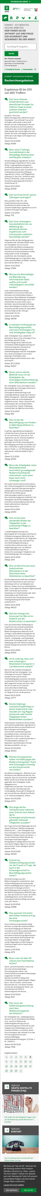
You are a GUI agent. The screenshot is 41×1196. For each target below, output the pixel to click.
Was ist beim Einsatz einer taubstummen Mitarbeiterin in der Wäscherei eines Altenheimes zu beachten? (22, 571)
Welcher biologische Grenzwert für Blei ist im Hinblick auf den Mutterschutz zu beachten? (22, 617)
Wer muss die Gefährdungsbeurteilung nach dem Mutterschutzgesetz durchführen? (21, 1008)
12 (6, 1066)
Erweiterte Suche (13, 69)
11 (30, 1061)
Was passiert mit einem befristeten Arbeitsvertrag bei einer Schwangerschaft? (22, 917)
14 (16, 1066)
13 (11, 1066)
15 (21, 1066)
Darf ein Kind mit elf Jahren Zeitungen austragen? (22, 196)
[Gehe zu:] (5, 18)
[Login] (36, 18)
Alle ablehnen (11, 1190)
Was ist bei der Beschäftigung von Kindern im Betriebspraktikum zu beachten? (22, 424)
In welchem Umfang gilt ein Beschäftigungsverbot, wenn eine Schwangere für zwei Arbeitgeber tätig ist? (22, 328)
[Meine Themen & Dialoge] (30, 18)
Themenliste (28, 69)
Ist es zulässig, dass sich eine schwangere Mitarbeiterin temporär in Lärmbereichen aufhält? (21, 662)
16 (26, 1066)
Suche (11, 54)
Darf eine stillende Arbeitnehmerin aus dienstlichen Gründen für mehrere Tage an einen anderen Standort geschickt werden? (21, 105)
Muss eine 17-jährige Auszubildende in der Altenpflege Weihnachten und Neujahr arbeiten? (21, 153)
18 (7, 1071)
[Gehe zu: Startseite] (16, 9)
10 (26, 1061)
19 (11, 1071)
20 (16, 1071)
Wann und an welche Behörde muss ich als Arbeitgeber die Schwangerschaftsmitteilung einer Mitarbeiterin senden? (22, 377)
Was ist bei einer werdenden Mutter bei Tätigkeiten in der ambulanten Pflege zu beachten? (20, 523)
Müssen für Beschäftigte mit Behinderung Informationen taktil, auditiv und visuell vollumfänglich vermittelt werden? (21, 281)
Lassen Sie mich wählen (14, 1185)
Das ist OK (28, 1190)
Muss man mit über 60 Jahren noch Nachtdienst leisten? (21, 961)
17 (30, 1066)
